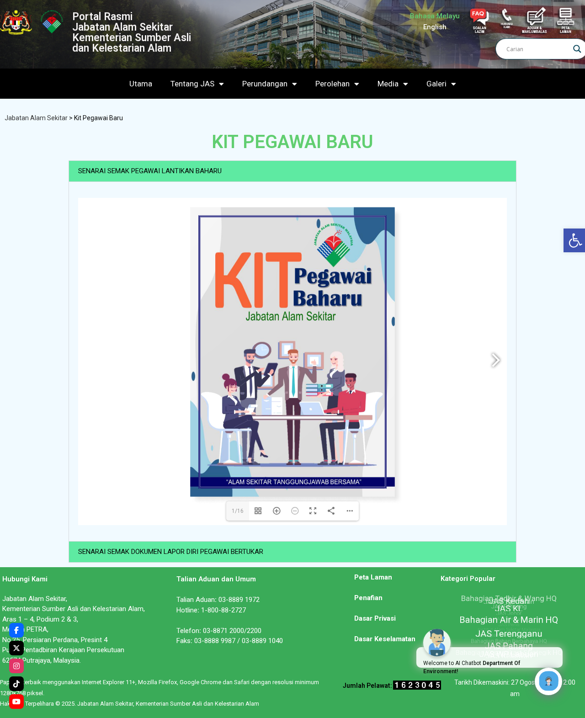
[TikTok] (16, 683)
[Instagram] (16, 666)
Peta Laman (373, 577)
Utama (140, 83)
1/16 (238, 511)
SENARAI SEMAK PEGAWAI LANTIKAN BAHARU (150, 171)
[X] (16, 648)
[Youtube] (16, 701)
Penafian (368, 598)
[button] (292, 171)
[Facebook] (16, 630)
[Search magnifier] (577, 49)
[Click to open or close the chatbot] (548, 681)
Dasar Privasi (375, 618)
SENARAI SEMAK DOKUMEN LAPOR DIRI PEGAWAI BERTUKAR (170, 552)
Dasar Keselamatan (384, 639)
